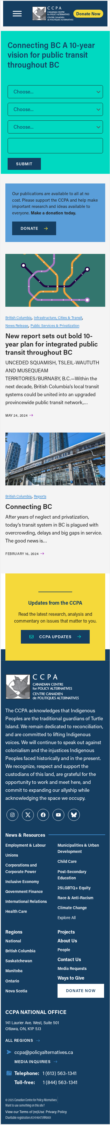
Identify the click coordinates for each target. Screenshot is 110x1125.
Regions (13, 932)
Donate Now (88, 13)
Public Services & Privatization (54, 325)
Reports (40, 496)
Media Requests (72, 968)
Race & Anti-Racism (75, 897)
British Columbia (18, 317)
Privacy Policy (56, 1111)
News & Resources (25, 835)
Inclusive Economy (22, 881)
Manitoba (14, 970)
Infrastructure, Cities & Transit (58, 317)
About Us (67, 941)
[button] (55, 91)
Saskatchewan (18, 960)
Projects (66, 932)
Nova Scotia (16, 990)
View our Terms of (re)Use (24, 1111)
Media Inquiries (32, 1061)
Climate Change (72, 907)
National (13, 941)
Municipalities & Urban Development (78, 848)
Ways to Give (71, 978)
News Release (16, 325)
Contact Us (69, 959)
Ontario (12, 981)
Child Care (67, 861)
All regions (19, 1040)
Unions (11, 855)
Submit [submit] (24, 163)
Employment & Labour (25, 845)
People (64, 949)
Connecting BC (28, 506)
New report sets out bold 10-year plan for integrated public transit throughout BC (51, 343)
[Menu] (17, 13)
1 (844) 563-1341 (60, 1082)
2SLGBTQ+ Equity (74, 887)
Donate (29, 228)
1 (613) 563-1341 (59, 1073)
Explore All (67, 917)
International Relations (26, 901)
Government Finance (24, 891)
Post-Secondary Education (72, 874)
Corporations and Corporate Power (21, 868)
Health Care (16, 911)
